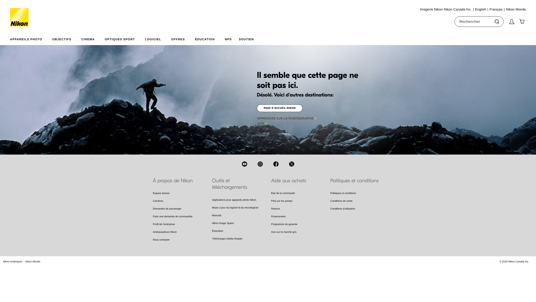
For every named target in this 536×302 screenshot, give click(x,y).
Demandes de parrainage (167, 208)
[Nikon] (20, 13)
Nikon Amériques (12, 261)
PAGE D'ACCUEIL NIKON (280, 108)
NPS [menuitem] (228, 39)
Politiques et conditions (343, 193)
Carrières (158, 200)
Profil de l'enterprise (164, 224)
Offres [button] (178, 39)
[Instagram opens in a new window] (260, 164)
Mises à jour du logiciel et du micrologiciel (235, 207)
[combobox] (479, 21)
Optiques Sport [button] (120, 39)
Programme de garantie (284, 224)
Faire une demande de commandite (172, 216)
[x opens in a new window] (292, 164)
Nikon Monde (33, 261)
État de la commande (283, 193)
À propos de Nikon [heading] (173, 181)
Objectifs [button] (61, 39)
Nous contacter (161, 239)
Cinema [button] (88, 39)
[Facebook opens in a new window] (276, 164)
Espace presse (161, 193)
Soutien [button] (246, 39)
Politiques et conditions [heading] (354, 181)
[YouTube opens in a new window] (244, 164)
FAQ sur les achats (281, 200)
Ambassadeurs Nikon (165, 231)
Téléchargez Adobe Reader (227, 238)
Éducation (217, 230)
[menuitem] (31, 38)
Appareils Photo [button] (26, 39)
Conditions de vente (341, 200)
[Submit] (496, 21)
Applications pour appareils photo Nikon (234, 199)
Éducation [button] (205, 39)
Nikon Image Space (223, 223)
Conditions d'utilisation (342, 208)
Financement (278, 216)
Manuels (217, 215)
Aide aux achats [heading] (288, 181)
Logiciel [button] (153, 39)
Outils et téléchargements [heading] (229, 184)
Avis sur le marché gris (283, 231)
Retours (275, 208)
